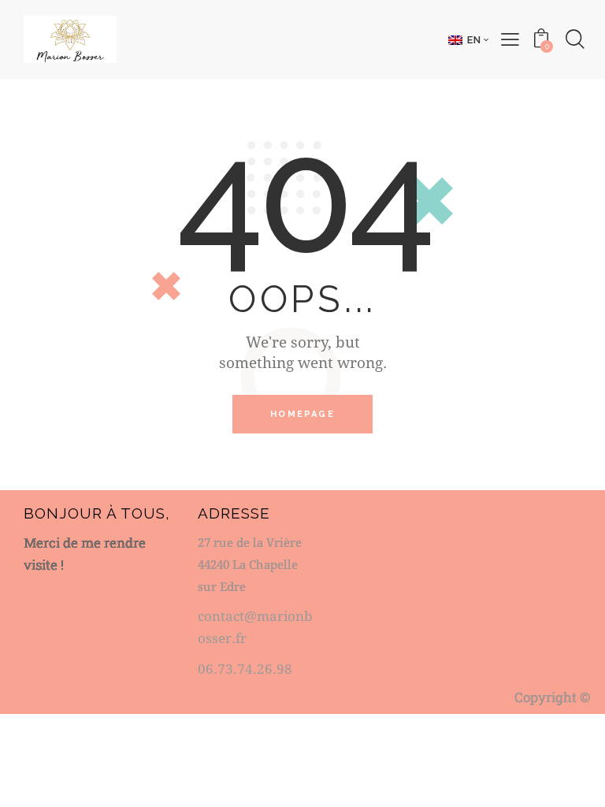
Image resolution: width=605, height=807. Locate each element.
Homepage (302, 414)
